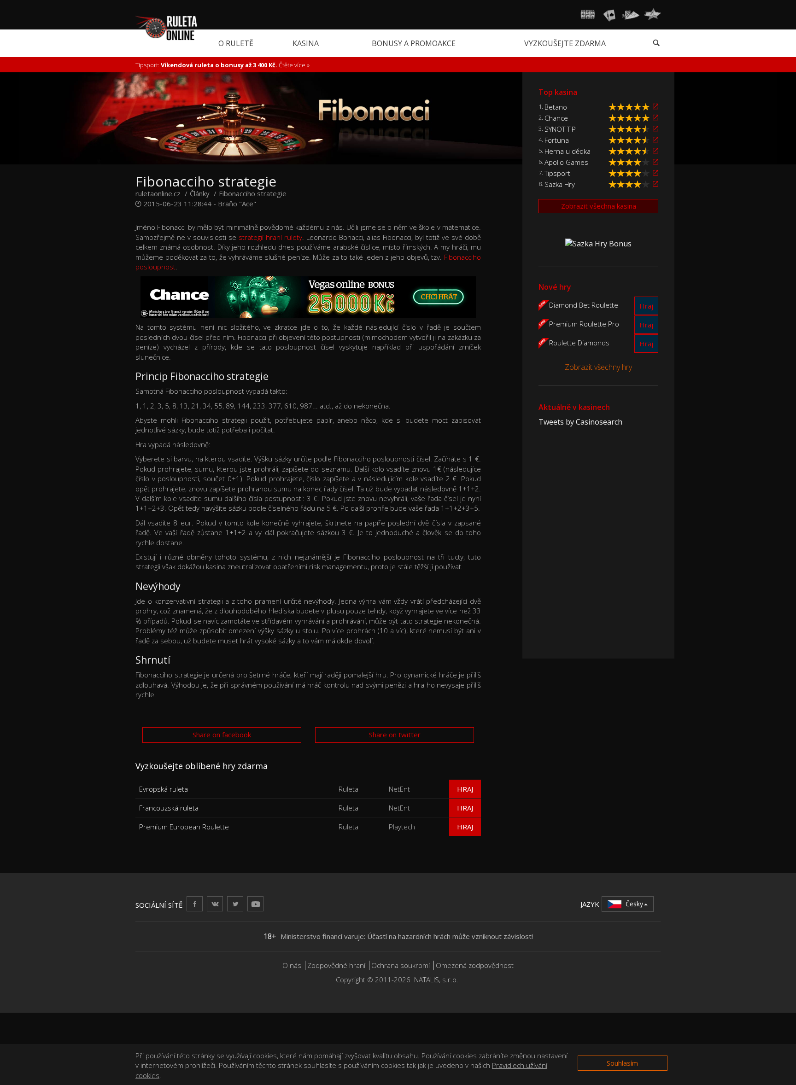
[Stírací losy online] (652, 14)
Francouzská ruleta (169, 807)
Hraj (465, 788)
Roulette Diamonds (579, 342)
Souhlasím (622, 1063)
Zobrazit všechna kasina (598, 205)
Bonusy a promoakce (414, 43)
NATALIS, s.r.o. (436, 979)
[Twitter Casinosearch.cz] (235, 903)
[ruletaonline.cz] (166, 27)
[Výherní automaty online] (588, 14)
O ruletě (235, 43)
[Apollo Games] (655, 162)
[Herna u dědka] (655, 150)
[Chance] (655, 117)
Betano (555, 107)
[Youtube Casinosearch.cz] (255, 903)
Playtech (402, 826)
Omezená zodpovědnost (475, 965)
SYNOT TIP (560, 129)
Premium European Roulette (184, 826)
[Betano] (655, 106)
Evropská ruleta (163, 788)
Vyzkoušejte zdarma (565, 43)
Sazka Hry (559, 184)
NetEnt (399, 788)
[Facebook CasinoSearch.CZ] (195, 903)
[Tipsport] (655, 173)
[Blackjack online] (609, 14)
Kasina (306, 43)
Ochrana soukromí (400, 965)
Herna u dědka (567, 151)
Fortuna (556, 140)
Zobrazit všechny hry (598, 367)
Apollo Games (566, 162)
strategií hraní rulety (270, 237)
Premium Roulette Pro (584, 323)
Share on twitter (395, 734)
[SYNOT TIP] (655, 128)
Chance (556, 118)
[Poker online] (630, 14)
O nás (291, 965)
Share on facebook (222, 734)
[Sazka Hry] (655, 184)
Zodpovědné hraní (336, 965)
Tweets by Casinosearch (580, 422)
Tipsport (557, 173)
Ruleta (348, 788)
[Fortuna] (655, 139)
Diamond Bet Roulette (583, 304)
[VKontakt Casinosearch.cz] (215, 903)
